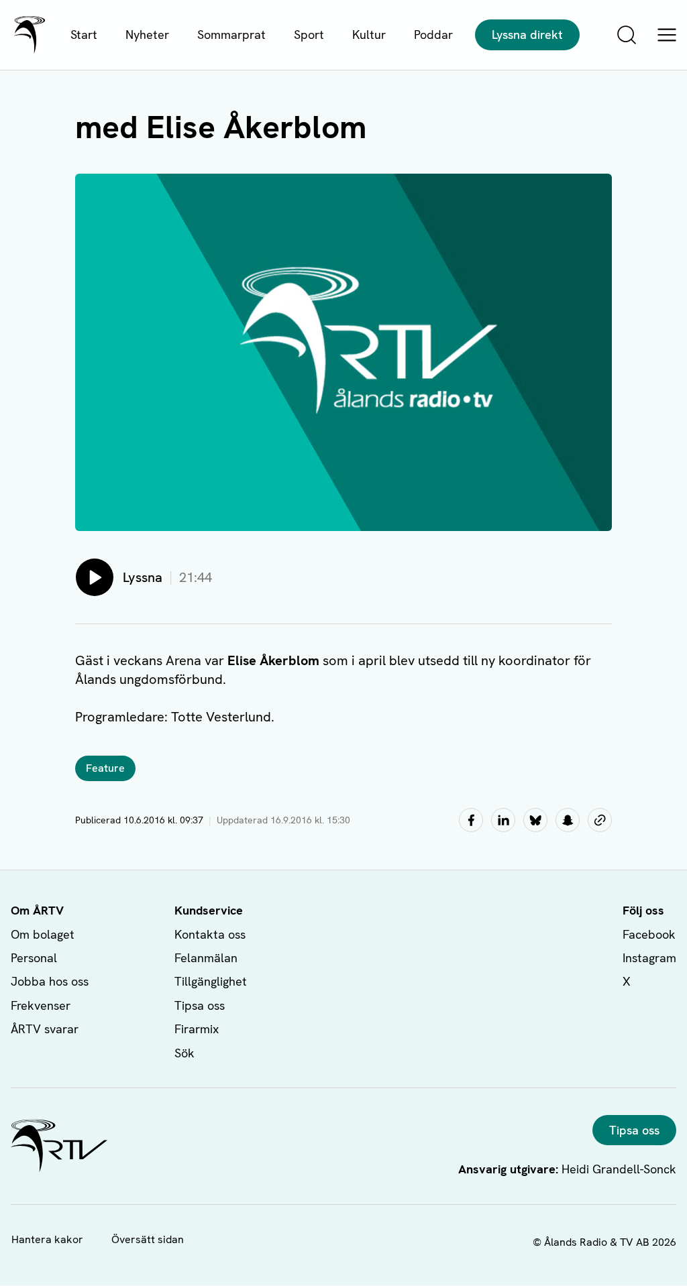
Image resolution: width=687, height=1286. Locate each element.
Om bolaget (42, 934)
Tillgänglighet (210, 981)
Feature (105, 768)
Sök (184, 1053)
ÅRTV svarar (44, 1029)
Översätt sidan (147, 1239)
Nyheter (147, 34)
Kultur (369, 34)
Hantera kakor (47, 1239)
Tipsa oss (199, 1005)
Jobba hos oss (50, 981)
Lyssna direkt (527, 34)
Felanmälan (205, 958)
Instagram (649, 958)
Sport (309, 34)
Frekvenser (40, 1005)
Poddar (433, 34)
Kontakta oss (210, 934)
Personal (34, 958)
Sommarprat (231, 34)
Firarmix (196, 1029)
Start (83, 34)
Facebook (649, 934)
